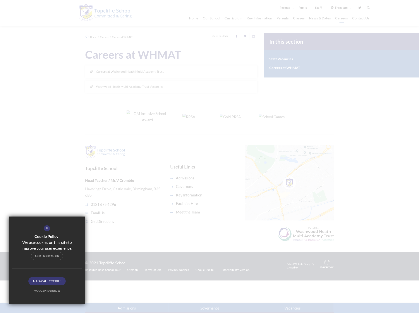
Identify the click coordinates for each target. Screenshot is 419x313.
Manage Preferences (47, 290)
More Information (47, 256)
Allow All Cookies (47, 281)
